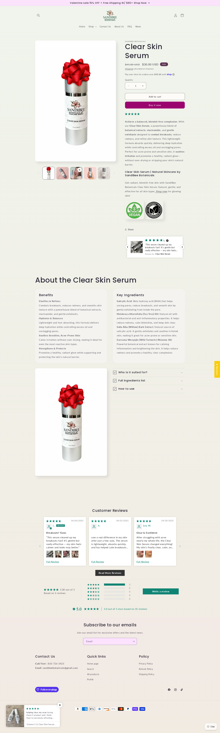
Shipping (129, 69)
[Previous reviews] (127, 247)
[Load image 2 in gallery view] (62, 173)
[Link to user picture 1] (49, 554)
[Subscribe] (133, 641)
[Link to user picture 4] (75, 554)
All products (93, 674)
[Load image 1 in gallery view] (49, 173)
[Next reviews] (182, 247)
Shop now (161, 191)
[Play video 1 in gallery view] (76, 173)
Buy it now (155, 105)
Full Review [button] (52, 561)
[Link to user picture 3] (66, 554)
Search (90, 669)
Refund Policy (146, 669)
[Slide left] (38, 173)
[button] (38, 15)
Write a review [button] (160, 591)
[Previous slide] (40, 546)
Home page (92, 663)
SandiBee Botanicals (50, 714)
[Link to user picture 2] (58, 554)
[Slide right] (114, 173)
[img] (53, 521)
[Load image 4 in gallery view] (104, 173)
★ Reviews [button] (217, 369)
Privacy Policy (146, 663)
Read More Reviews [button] (110, 572)
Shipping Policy (146, 674)
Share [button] (131, 229)
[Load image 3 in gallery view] (90, 173)
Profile (90, 679)
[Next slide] (180, 546)
